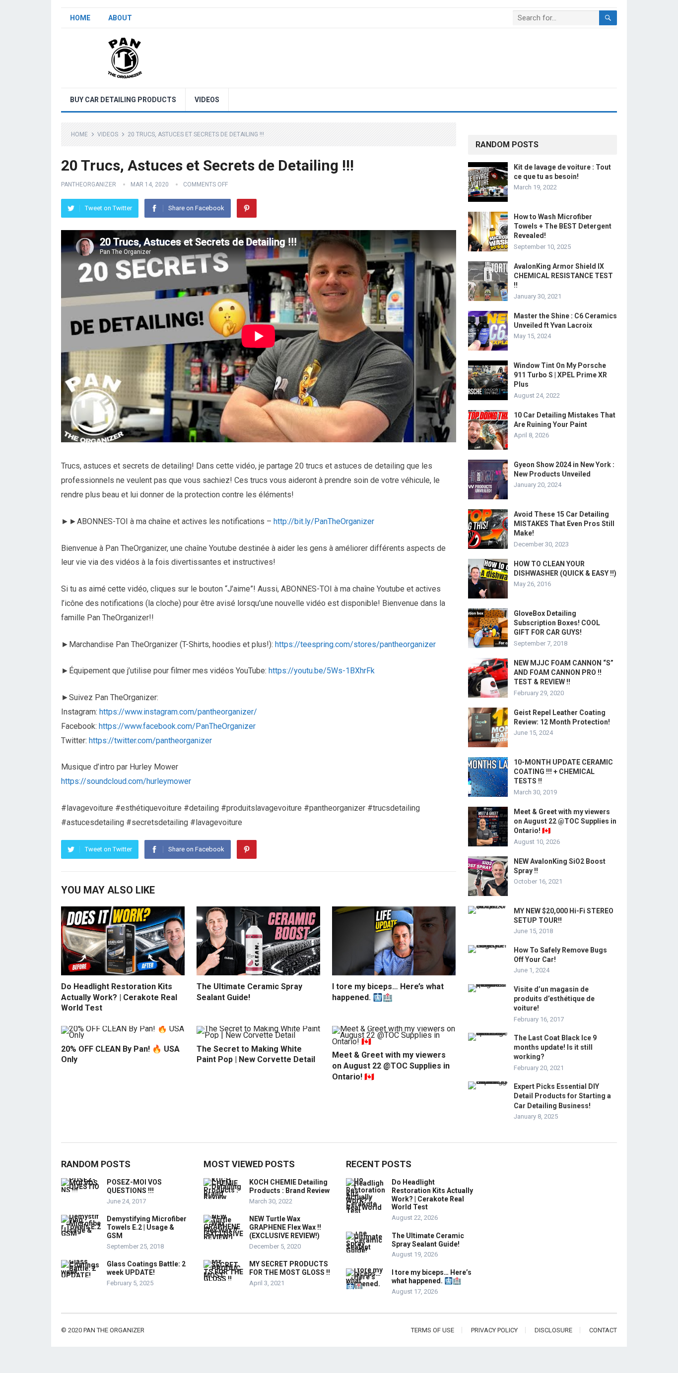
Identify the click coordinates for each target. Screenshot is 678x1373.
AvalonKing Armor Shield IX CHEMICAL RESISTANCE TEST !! (563, 275)
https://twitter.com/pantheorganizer (150, 740)
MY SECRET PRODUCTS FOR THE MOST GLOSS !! (289, 1268)
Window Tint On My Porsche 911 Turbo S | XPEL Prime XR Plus (560, 374)
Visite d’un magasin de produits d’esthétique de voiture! (554, 998)
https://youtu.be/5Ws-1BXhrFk (322, 670)
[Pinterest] (247, 208)
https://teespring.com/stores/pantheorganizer (355, 644)
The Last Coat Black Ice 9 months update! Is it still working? (555, 1047)
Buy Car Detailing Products (123, 100)
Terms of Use (432, 1330)
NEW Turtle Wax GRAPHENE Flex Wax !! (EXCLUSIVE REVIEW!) (285, 1227)
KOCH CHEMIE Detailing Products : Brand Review (289, 1186)
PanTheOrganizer (88, 184)
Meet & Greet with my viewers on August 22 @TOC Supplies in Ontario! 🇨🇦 (391, 1065)
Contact (603, 1330)
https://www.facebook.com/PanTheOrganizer (177, 726)
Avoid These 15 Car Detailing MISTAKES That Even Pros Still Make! (564, 523)
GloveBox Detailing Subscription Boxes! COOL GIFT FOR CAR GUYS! (557, 622)
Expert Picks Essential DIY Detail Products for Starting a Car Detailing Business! (562, 1095)
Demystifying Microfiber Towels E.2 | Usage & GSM (147, 1227)
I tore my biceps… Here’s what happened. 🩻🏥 (432, 1276)
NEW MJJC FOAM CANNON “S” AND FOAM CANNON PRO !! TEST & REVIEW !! (563, 672)
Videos (207, 100)
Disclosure (553, 1330)
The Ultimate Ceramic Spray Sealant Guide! (428, 1240)
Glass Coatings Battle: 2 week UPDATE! (146, 1268)
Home (80, 18)
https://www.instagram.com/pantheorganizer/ (178, 711)
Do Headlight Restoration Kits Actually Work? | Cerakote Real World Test (119, 997)
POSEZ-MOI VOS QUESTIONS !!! (134, 1186)
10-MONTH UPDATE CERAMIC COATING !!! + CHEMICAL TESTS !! (563, 771)
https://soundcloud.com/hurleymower (126, 781)
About (120, 18)
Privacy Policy (494, 1330)
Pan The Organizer (113, 1330)
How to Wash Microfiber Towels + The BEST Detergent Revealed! (562, 226)
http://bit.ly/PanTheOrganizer (323, 521)
